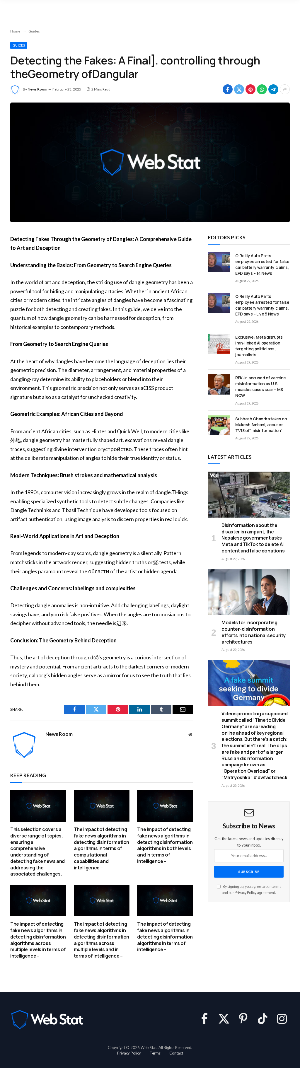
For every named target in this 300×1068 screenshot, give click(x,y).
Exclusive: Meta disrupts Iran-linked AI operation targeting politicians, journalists (259, 345)
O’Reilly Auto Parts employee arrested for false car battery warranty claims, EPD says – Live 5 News (262, 305)
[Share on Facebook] (228, 89)
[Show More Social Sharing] (285, 89)
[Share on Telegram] (273, 89)
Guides (19, 45)
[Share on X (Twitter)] (239, 89)
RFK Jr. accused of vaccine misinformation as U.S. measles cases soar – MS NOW (260, 386)
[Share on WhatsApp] (262, 89)
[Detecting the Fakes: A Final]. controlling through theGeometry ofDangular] (150, 162)
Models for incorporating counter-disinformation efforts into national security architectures (253, 632)
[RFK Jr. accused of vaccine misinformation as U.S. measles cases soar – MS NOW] (219, 384)
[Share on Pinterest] (250, 89)
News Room (37, 89)
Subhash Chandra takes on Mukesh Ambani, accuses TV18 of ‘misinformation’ (261, 424)
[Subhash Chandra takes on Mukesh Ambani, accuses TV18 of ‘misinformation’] (219, 425)
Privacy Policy (245, 892)
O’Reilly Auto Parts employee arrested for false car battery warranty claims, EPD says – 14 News (262, 264)
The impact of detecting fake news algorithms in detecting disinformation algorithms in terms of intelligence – (164, 937)
